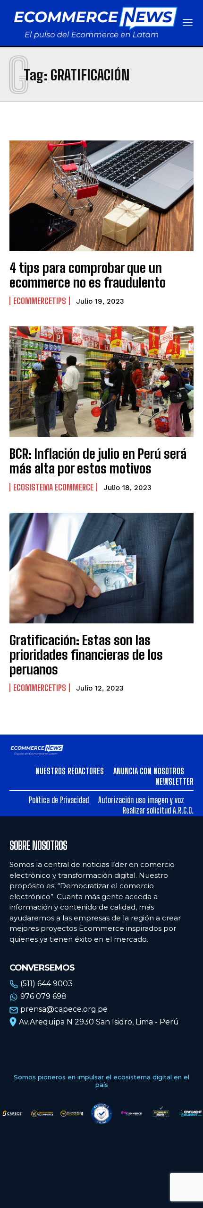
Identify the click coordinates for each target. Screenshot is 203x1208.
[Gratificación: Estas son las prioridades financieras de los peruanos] (101, 568)
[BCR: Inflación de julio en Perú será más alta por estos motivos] (101, 381)
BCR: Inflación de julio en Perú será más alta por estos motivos (97, 461)
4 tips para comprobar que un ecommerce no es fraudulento (87, 275)
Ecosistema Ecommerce (53, 487)
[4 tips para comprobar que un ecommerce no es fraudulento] (101, 195)
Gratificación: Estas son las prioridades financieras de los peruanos (86, 654)
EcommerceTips (39, 301)
